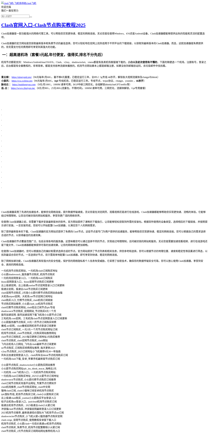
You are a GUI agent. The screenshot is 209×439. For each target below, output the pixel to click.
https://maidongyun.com (23, 84)
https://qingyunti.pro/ (22, 77)
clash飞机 (31, 3)
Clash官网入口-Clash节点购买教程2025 (43, 25)
